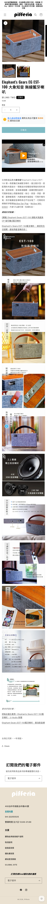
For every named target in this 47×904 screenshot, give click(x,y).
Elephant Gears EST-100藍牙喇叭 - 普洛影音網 (23, 723)
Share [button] (7, 746)
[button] (5, 14)
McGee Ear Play (21, 203)
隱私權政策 (9, 853)
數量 (3, 105)
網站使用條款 (10, 859)
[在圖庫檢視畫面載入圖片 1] (9, 71)
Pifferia (27, 899)
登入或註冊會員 (14, 118)
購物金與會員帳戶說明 (14, 836)
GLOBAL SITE (11, 865)
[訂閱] (39, 778)
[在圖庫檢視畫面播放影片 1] (23, 71)
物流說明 (8, 842)
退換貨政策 (9, 848)
